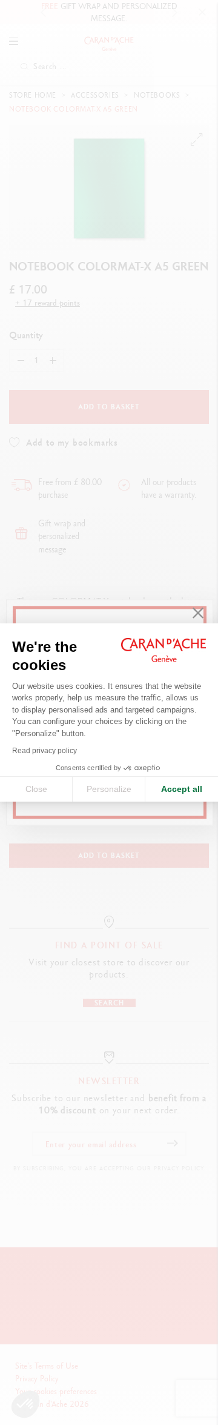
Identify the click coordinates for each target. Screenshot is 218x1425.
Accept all (181, 789)
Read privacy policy (44, 750)
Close (36, 789)
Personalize (109, 789)
